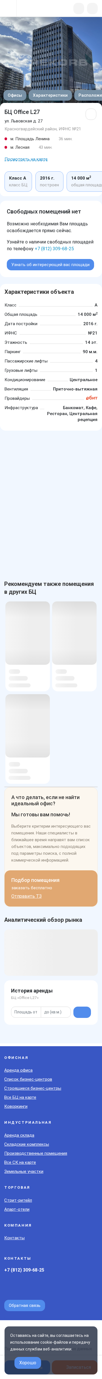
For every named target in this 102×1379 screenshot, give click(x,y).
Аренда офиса (18, 1070)
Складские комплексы (26, 1144)
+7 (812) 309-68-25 (54, 248)
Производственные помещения (35, 1153)
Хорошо (27, 1362)
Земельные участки (23, 1171)
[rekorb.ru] (34, 8)
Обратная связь (25, 1305)
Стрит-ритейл (18, 1200)
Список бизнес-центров (28, 1079)
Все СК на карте (20, 1162)
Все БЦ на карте (20, 1097)
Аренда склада (19, 1135)
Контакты (14, 1237)
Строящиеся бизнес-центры (32, 1088)
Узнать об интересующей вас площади (50, 264)
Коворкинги (15, 1106)
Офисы (15, 95)
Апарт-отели (16, 1209)
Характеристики (50, 95)
